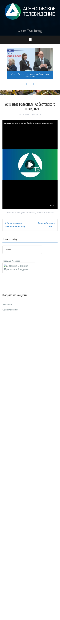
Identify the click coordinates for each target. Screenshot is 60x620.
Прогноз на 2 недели (16, 269)
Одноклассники (10, 309)
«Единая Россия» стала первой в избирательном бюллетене (30, 75)
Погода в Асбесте (11, 261)
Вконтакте (7, 304)
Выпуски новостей (26, 212)
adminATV (36, 114)
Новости (40, 212)
